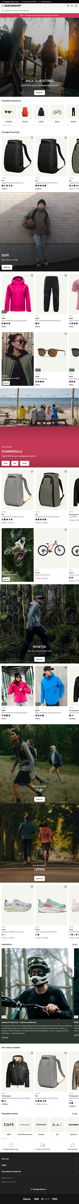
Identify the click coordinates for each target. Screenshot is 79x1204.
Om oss (5, 1159)
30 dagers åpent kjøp (11, 1)
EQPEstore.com (7, 1182)
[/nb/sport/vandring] (39, 763)
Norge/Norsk (39, 1189)
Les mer (5, 1037)
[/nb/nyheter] (39, 623)
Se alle (74, 944)
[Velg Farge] (2, 185)
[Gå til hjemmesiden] (13, 5)
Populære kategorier (11, 1171)
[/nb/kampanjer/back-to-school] (39, 57)
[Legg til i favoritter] (32, 137)
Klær (6, 463)
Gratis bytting (46, 1)
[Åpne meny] (2, 5)
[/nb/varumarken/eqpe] (39, 231)
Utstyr (24, 463)
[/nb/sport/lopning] (39, 843)
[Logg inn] (72, 6)
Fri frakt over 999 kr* (29, 1)
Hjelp (4, 1165)
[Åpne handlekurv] (76, 6)
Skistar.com (6, 1178)
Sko (14, 463)
